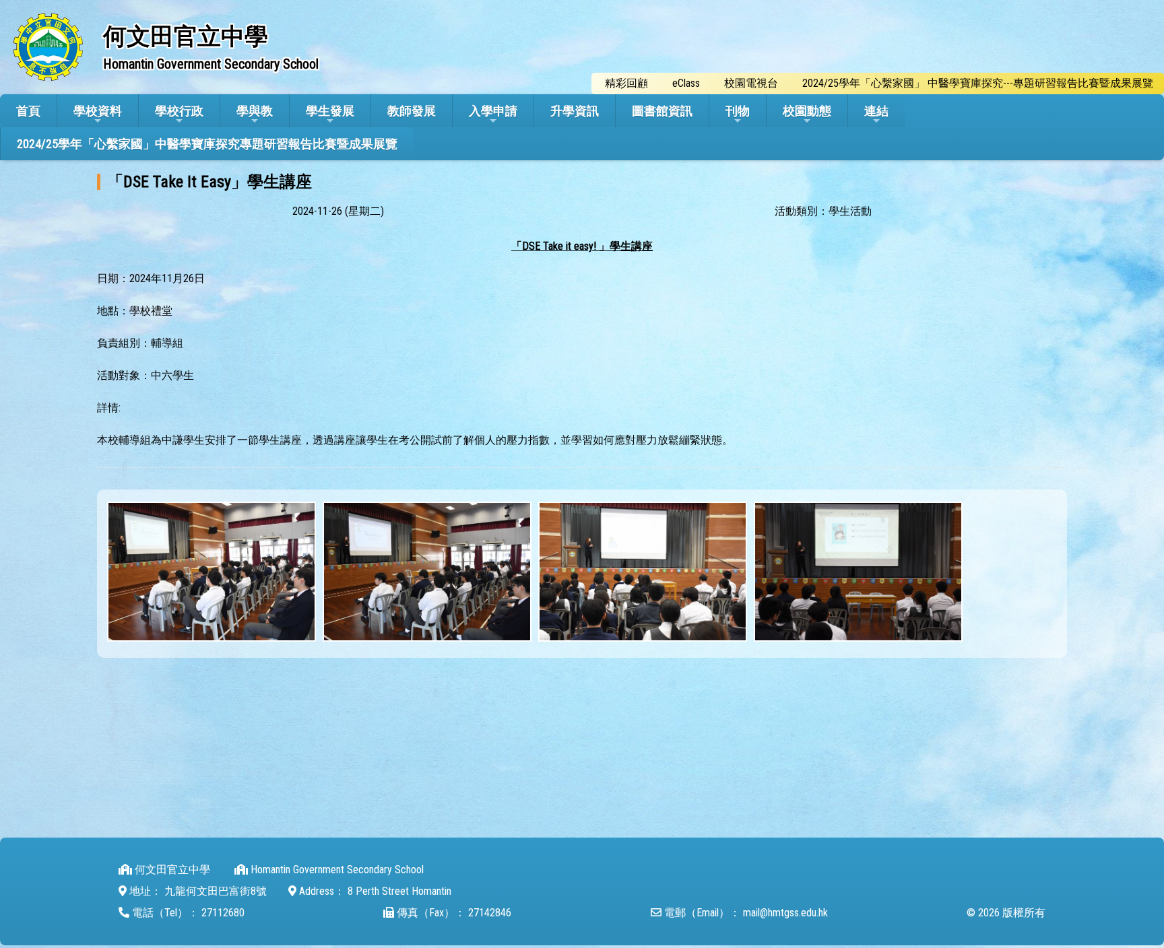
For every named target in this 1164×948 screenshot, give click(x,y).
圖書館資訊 (662, 111)
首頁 (28, 111)
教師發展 (411, 111)
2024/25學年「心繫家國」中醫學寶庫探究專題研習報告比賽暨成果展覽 (207, 144)
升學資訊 (574, 111)
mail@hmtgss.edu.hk (785, 912)
